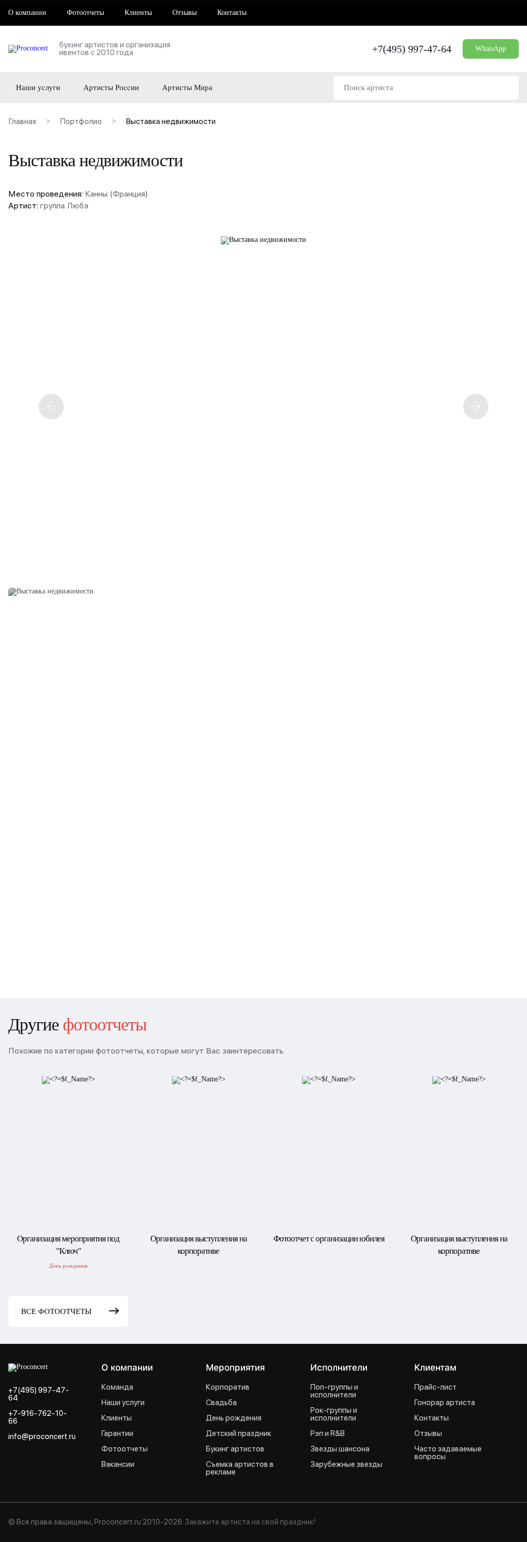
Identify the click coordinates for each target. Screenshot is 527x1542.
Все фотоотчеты (56, 1311)
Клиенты (138, 12)
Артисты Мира (187, 88)
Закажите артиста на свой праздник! (250, 1522)
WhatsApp (491, 48)
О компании (27, 12)
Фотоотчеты (85, 12)
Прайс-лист (435, 1387)
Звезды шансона (340, 1449)
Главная (22, 122)
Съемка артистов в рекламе (240, 1468)
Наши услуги (38, 88)
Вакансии (117, 1464)
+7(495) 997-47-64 (411, 49)
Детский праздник (238, 1434)
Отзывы (184, 12)
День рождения (233, 1418)
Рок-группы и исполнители (333, 1414)
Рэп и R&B (327, 1434)
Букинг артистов (235, 1449)
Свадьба (221, 1403)
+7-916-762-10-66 (37, 1417)
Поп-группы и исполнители (334, 1391)
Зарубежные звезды (346, 1464)
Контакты (232, 12)
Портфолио (81, 122)
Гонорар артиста (444, 1403)
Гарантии (117, 1434)
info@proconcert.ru (42, 1437)
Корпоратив (228, 1387)
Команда (117, 1387)
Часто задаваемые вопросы (448, 1453)
